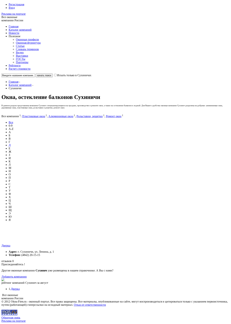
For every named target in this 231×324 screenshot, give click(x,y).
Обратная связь (10, 317)
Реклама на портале (13, 13)
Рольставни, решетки (90, 116)
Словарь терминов (27, 49)
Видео (20, 52)
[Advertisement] (67, 236)
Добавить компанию (14, 276)
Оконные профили (27, 39)
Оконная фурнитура (28, 42)
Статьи (20, 45)
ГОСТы (20, 59)
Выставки (22, 55)
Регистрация (16, 4)
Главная (13, 26)
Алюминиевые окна (60, 116)
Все (11, 122)
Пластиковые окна (33, 116)
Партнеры (22, 62)
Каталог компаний (20, 29)
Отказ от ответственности (90, 304)
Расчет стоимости (19, 68)
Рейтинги (15, 65)
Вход (12, 7)
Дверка (5, 245)
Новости (14, 32)
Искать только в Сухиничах (74, 75)
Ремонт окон (113, 116)
